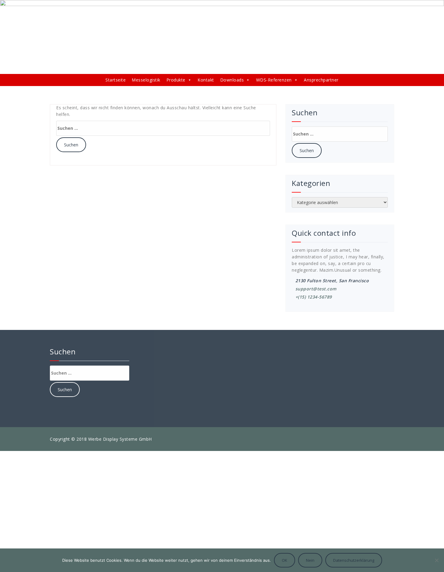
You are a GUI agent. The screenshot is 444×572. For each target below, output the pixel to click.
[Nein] (436, 560)
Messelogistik (146, 80)
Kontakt (206, 80)
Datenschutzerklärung (353, 560)
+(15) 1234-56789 (313, 297)
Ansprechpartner (321, 80)
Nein (310, 560)
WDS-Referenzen (274, 80)
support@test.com (315, 289)
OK (284, 560)
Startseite (115, 80)
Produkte (175, 80)
